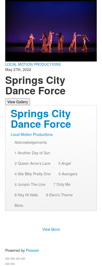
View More (51, 229)
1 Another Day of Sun (32, 152)
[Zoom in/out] (23, 258)
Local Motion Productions (32, 134)
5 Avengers (68, 173)
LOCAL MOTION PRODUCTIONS (33, 64)
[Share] (12, 258)
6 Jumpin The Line (30, 184)
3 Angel (64, 163)
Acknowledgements (31, 142)
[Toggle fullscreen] (18, 258)
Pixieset (32, 250)
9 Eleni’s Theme (59, 194)
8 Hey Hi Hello (26, 194)
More (19, 205)
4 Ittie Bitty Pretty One (33, 173)
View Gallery (17, 101)
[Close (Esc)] (7, 258)
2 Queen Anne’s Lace (32, 163)
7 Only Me (61, 184)
